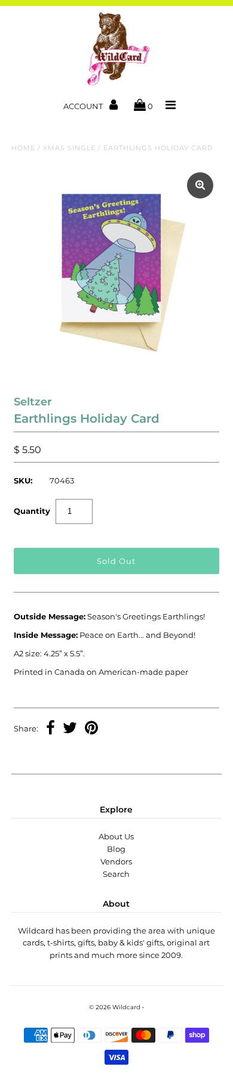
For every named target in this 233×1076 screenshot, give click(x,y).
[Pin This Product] (91, 729)
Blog (116, 849)
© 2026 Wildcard (114, 1007)
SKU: (23, 480)
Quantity (32, 511)
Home (23, 148)
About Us (116, 836)
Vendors (116, 861)
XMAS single (69, 148)
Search (116, 874)
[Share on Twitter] (70, 729)
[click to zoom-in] (200, 185)
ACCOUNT (84, 106)
